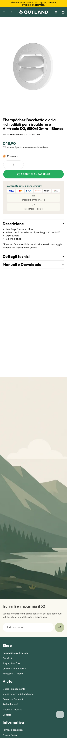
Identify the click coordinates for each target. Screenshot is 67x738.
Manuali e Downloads (22, 264)
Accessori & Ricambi (13, 673)
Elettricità (8, 658)
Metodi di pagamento (14, 688)
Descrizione (13, 223)
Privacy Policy (10, 734)
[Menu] (3, 12)
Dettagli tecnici (16, 256)
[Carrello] (63, 12)
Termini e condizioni (13, 729)
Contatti (7, 714)
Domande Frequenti (13, 699)
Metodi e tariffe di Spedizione (18, 693)
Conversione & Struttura (15, 652)
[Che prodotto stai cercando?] (10, 12)
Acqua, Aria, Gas (11, 663)
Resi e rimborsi (10, 704)
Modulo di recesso (12, 709)
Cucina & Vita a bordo (14, 668)
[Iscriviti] (59, 627)
